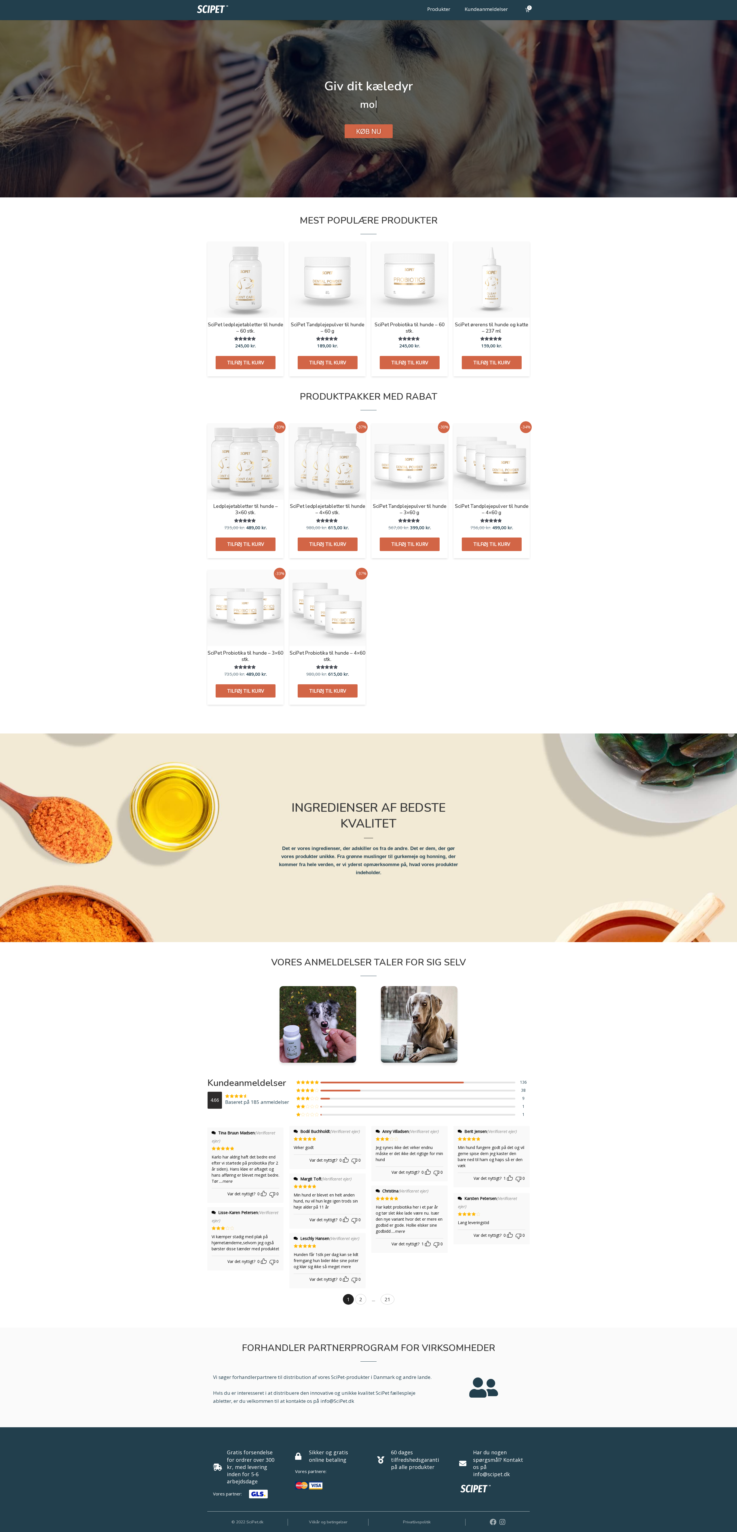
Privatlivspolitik (417, 1522)
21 (387, 1299)
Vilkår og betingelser (328, 1522)
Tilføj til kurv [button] (245, 362)
